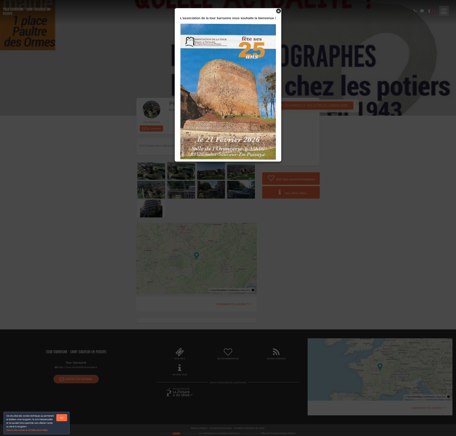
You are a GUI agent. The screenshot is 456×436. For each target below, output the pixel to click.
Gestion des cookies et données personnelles (27, 430)
